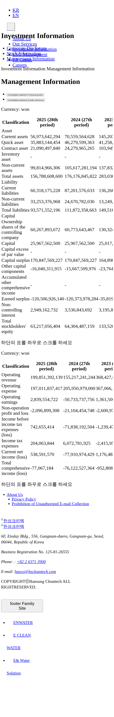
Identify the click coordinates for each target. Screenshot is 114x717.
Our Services (25, 43)
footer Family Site (22, 606)
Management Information (31, 58)
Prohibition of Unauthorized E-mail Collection (50, 503)
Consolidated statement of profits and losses (26, 100)
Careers (20, 65)
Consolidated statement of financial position (25, 95)
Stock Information (24, 53)
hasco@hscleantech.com (35, 571)
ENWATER (23, 622)
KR (16, 10)
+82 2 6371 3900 (31, 561)
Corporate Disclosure (27, 48)
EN (16, 15)
